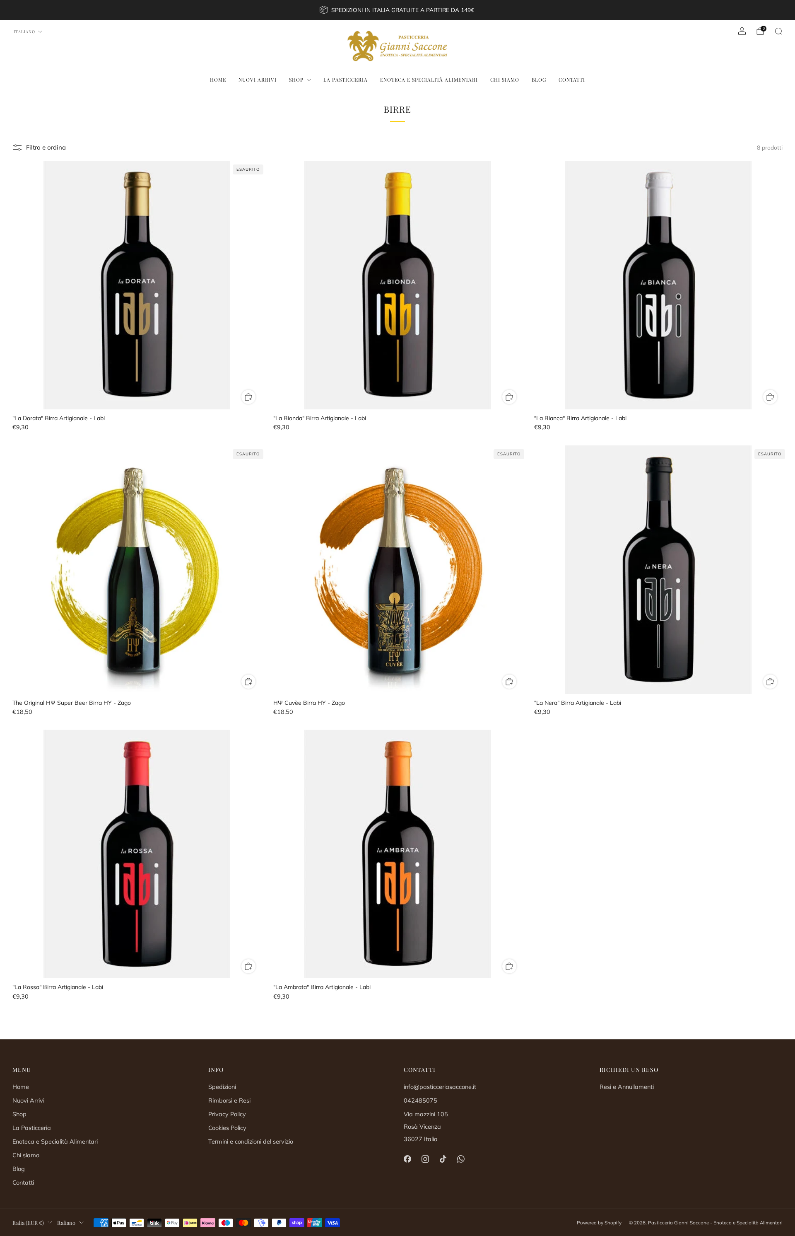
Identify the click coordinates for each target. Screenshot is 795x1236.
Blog (539, 79)
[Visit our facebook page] (407, 1159)
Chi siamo (504, 79)
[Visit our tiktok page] (443, 1159)
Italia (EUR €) (28, 1222)
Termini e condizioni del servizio (250, 1141)
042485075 (420, 1100)
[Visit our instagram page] (425, 1159)
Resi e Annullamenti (627, 1087)
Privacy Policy (227, 1114)
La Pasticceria (345, 79)
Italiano (24, 31)
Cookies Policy (227, 1128)
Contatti (572, 79)
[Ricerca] (778, 31)
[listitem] (397, 10)
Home (218, 79)
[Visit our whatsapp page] (461, 1159)
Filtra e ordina (46, 147)
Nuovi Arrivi (257, 79)
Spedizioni (222, 1087)
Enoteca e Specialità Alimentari (429, 79)
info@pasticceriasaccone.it (440, 1087)
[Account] (742, 31)
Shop (296, 79)
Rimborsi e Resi (229, 1100)
